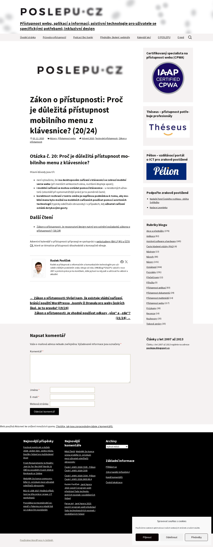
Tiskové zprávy (154, 323)
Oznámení (151, 267)
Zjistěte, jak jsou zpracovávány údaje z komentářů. (84, 426)
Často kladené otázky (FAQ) (160, 246)
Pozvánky (151, 272)
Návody (150, 256)
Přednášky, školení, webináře (115, 37)
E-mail (34, 397)
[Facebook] (122, 262)
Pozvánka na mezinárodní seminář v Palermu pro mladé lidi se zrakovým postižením (38, 506)
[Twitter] (126, 262)
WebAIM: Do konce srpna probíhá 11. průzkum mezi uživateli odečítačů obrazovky (38, 482)
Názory (53, 138)
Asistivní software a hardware (161, 241)
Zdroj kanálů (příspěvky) (118, 472)
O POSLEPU (164, 37)
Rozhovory (151, 318)
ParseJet (69, 503)
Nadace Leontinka (158, 207)
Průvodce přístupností (54, 37)
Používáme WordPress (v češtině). (36, 540)
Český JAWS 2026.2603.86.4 (78, 479)
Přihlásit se (111, 466)
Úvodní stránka (28, 37)
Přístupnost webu (67, 138)
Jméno (35, 390)
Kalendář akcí (144, 37)
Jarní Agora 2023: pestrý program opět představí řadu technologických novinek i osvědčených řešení (80, 491)
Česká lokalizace (114, 482)
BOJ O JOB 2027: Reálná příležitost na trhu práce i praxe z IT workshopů (38, 494)
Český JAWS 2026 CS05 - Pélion (80, 467)
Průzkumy (151, 308)
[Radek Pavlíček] (38, 268)
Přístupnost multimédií (157, 297)
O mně (181, 37)
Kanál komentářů (114, 477)
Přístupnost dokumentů (158, 292)
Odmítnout (171, 537)
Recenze (150, 313)
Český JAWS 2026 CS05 (76, 470)
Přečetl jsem (152, 277)
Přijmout (147, 537)
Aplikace (150, 236)
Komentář (36, 351)
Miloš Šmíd (70, 451)
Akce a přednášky (155, 230)
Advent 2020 (88, 138)
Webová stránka (39, 404)
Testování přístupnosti (106, 138)
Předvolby (196, 537)
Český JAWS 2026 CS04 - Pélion (80, 475)
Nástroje (150, 251)
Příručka (150, 282)
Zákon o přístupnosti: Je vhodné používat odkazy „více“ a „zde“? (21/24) (82, 315)
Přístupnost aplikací (156, 287)
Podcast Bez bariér (83, 37)
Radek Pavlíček (60, 260)
